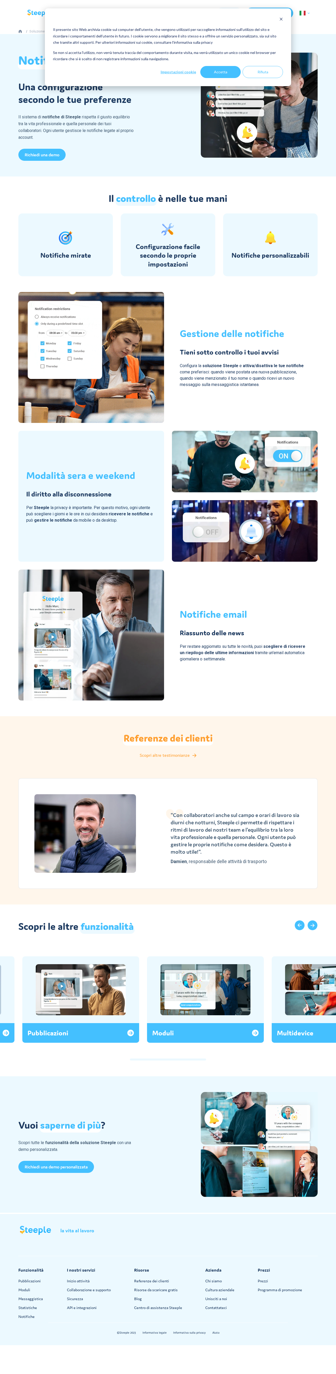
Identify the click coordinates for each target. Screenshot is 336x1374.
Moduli (24, 1289)
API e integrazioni (82, 1307)
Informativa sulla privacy (189, 1332)
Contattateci (216, 1307)
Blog (138, 1298)
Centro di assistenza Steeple (158, 1307)
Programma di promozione (280, 1289)
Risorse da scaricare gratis (156, 1289)
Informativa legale (155, 1332)
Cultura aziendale (219, 1289)
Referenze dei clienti (151, 1280)
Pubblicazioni (29, 1280)
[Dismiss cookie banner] (281, 19)
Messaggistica (30, 1298)
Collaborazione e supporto (89, 1289)
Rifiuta (263, 72)
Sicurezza (75, 1298)
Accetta (220, 72)
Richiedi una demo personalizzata (56, 1167)
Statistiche (27, 1307)
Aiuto (215, 1332)
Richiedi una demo (42, 155)
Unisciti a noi (216, 1298)
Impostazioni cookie (178, 72)
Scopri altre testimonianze (165, 755)
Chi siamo (213, 1280)
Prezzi (263, 1280)
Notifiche (26, 1316)
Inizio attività (78, 1280)
